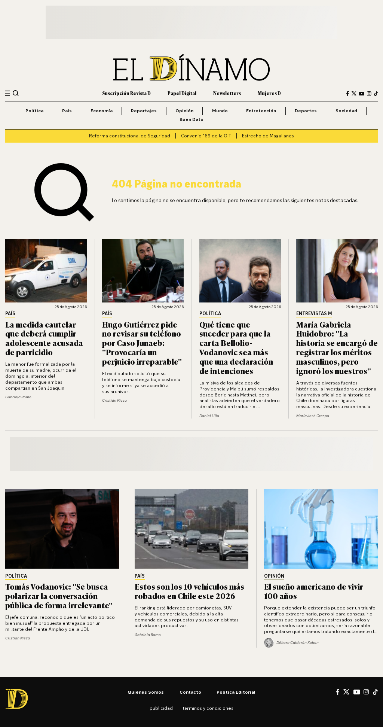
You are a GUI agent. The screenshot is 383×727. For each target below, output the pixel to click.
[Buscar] (16, 93)
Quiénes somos (146, 692)
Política (34, 110)
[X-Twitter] (354, 93)
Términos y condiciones (208, 708)
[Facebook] (347, 93)
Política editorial (236, 692)
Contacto (190, 692)
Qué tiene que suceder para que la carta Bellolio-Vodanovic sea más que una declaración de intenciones (236, 347)
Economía (102, 110)
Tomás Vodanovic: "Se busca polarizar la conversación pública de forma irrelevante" (59, 595)
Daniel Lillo (209, 415)
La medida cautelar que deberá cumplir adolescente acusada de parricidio (44, 338)
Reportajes (144, 110)
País (67, 110)
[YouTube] (361, 93)
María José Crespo (312, 415)
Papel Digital (182, 93)
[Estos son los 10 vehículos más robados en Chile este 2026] (191, 529)
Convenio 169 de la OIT (206, 136)
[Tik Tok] (375, 692)
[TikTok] (376, 93)
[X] (346, 691)
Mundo (220, 110)
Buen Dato (191, 119)
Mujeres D (269, 93)
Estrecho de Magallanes (268, 136)
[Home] (191, 67)
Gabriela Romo (18, 397)
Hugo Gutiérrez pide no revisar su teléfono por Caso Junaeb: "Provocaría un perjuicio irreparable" (142, 342)
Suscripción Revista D (126, 93)
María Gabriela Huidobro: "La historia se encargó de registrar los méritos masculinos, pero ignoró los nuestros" (337, 347)
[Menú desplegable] (7, 93)
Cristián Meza (114, 400)
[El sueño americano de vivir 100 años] (321, 529)
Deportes (306, 110)
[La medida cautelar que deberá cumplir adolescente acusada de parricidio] (46, 270)
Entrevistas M (314, 313)
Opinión (184, 110)
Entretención (261, 110)
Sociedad (346, 110)
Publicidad (161, 708)
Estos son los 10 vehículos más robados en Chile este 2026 (189, 590)
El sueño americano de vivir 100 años (313, 590)
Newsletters (227, 93)
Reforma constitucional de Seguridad (129, 136)
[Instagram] (369, 93)
